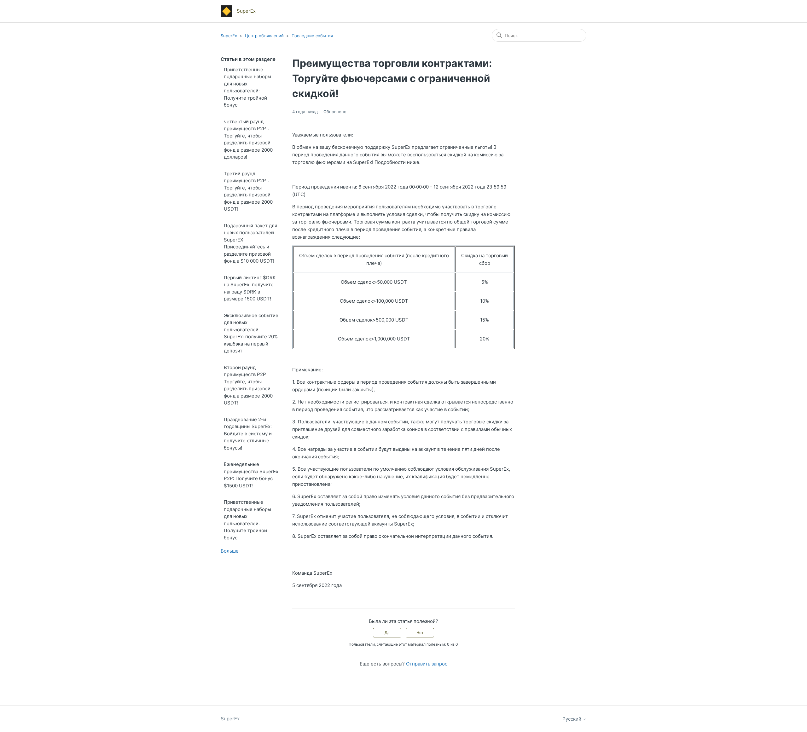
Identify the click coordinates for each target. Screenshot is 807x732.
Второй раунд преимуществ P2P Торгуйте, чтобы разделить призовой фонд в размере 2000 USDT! (248, 385)
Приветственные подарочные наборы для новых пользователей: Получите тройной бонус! (247, 87)
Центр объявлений (264, 35)
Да (387, 632)
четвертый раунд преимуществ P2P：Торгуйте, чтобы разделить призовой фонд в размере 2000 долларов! (248, 139)
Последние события (312, 35)
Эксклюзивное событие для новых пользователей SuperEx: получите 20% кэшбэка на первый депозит (251, 333)
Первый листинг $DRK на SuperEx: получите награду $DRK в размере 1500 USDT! (250, 288)
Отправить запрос (426, 664)
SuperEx (229, 35)
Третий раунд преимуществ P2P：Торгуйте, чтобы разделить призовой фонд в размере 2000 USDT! (248, 191)
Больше (230, 551)
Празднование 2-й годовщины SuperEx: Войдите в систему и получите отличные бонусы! (248, 433)
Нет (419, 632)
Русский (572, 719)
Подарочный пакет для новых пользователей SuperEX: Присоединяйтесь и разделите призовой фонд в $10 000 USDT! (250, 243)
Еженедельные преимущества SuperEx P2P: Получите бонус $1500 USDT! (251, 475)
